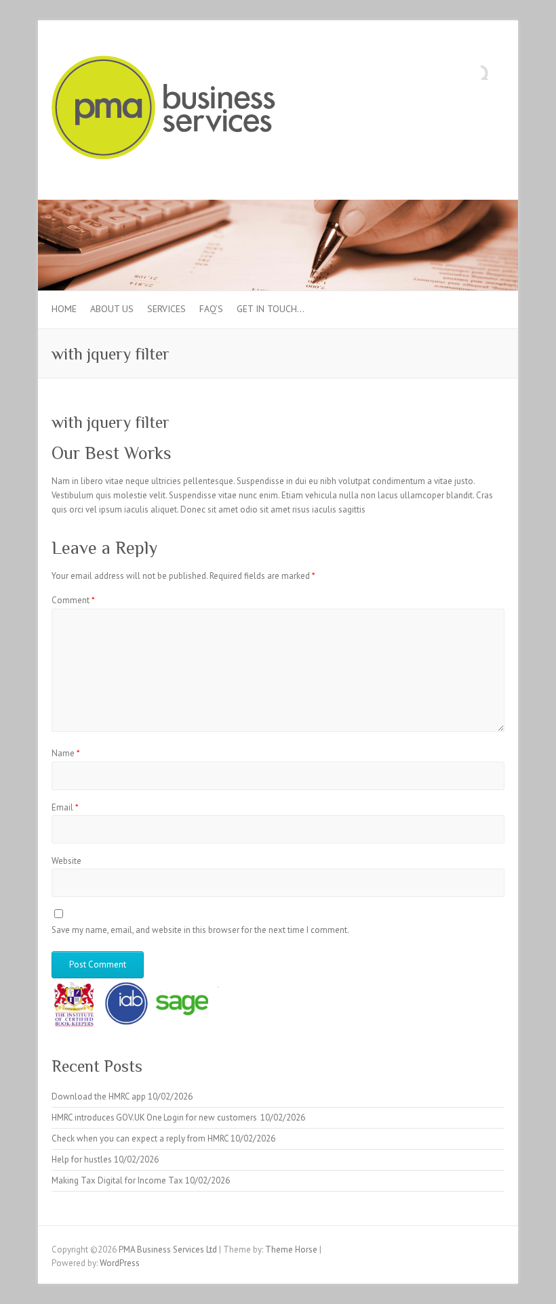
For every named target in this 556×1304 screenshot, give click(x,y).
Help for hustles (82, 1159)
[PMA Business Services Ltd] (163, 110)
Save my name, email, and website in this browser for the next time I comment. (200, 930)
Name (66, 753)
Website (66, 861)
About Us (112, 309)
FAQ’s (211, 309)
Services (166, 309)
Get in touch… (270, 309)
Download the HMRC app (99, 1096)
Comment (73, 600)
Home (64, 309)
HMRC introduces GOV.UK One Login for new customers (155, 1117)
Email (65, 807)
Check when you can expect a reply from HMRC (140, 1138)
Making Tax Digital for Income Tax (117, 1180)
